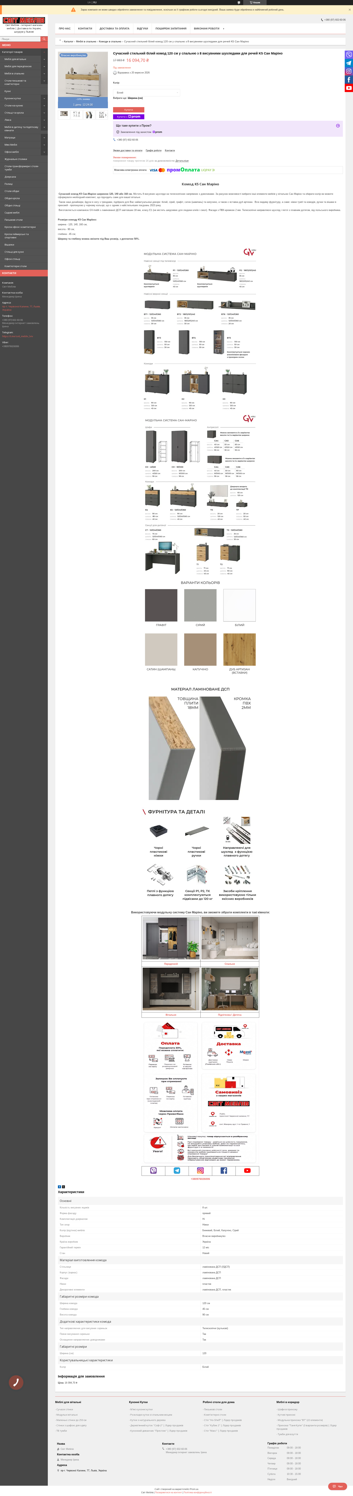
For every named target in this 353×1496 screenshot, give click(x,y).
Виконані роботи (206, 28)
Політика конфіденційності (198, 1492)
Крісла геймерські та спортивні (17, 235)
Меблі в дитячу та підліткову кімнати (21, 128)
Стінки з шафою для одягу (71, 1425)
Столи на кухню (14, 105)
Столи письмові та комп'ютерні (15, 82)
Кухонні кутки (13, 98)
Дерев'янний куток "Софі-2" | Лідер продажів (156, 1425)
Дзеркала (10, 176)
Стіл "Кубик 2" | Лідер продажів (222, 1425)
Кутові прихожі (286, 1414)
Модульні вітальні (67, 1414)
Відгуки (142, 28)
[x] (63, 1187)
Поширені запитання (171, 28)
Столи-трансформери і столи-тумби (22, 168)
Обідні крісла (12, 198)
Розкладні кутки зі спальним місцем (151, 1414)
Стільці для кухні (14, 251)
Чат (340, 1486)
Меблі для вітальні (15, 59)
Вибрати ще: (128, 98)
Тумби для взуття (288, 1434)
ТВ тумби (61, 1430)
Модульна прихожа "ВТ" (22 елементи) (300, 1420)
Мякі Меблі (11, 144)
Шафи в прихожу (287, 1409)
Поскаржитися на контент (168, 1492)
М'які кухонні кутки (141, 1409)
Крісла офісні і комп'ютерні (20, 227)
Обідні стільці (12, 205)
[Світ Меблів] (24, 20)
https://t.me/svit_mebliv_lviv (17, 336)
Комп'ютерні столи (16, 266)
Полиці (9, 184)
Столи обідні (12, 191)
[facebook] (59, 1187)
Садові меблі (12, 212)
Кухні (8, 91)
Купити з (122, 116)
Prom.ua (194, 1489)
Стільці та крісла (14, 112)
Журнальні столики (16, 159)
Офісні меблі (12, 151)
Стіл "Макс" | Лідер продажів (221, 1430)
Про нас (65, 28)
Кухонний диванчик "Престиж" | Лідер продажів (158, 1430)
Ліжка (8, 119)
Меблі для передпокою (18, 66)
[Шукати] (44, 39)
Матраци (10, 137)
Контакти (85, 28)
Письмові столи (14, 219)
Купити (128, 109)
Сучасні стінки (64, 1409)
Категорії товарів (12, 52)
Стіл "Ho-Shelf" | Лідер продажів (223, 1420)
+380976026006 (200, 1178)
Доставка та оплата (114, 28)
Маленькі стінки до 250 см (71, 1420)
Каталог (68, 41)
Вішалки (9, 244)
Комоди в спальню (110, 41)
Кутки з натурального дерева (147, 1420)
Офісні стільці (12, 259)
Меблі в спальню (14, 73)
